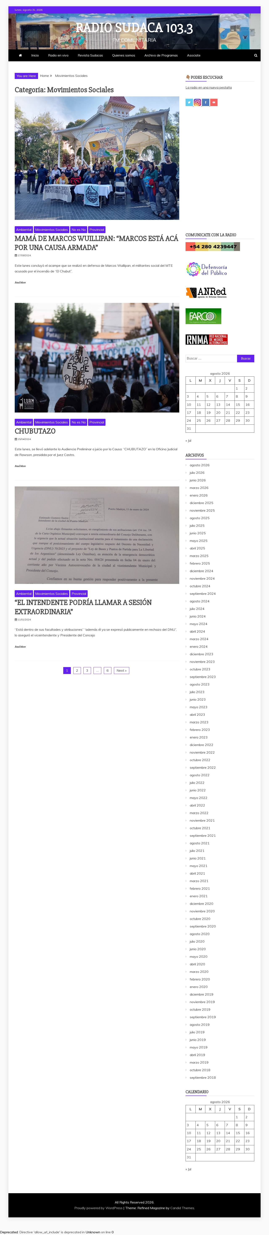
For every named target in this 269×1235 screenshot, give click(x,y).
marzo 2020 (199, 972)
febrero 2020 (200, 979)
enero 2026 (199, 495)
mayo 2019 (198, 1047)
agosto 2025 (200, 518)
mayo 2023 (198, 707)
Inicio (35, 55)
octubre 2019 (200, 1009)
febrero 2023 (200, 730)
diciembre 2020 (201, 903)
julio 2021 (197, 851)
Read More (20, 282)
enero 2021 (199, 896)
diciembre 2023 (201, 654)
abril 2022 (197, 805)
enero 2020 (199, 987)
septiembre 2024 (203, 593)
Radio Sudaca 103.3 (134, 28)
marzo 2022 (199, 813)
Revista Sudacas (90, 55)
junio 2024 (198, 616)
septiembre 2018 (203, 1077)
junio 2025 (198, 533)
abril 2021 (197, 873)
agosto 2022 (200, 775)
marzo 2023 (199, 722)
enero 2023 (199, 737)
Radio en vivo (58, 55)
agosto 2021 (200, 843)
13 (218, 404)
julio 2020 (197, 941)
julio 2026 (197, 472)
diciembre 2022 (201, 745)
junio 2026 (198, 480)
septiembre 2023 (203, 677)
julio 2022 (197, 782)
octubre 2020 (200, 919)
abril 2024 (197, 631)
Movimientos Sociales (51, 229)
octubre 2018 (200, 1070)
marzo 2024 (199, 639)
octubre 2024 (200, 586)
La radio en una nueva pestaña (209, 87)
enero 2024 (199, 646)
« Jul (188, 440)
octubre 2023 (200, 669)
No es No (79, 229)
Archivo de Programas (161, 55)
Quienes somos (123, 55)
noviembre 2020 (202, 911)
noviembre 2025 (202, 510)
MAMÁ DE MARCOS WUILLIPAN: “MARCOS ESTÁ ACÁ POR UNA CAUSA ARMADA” (96, 243)
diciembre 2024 (201, 571)
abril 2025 (197, 548)
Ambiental (24, 229)
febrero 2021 (200, 888)
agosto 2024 (200, 601)
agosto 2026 (200, 465)
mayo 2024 (198, 624)
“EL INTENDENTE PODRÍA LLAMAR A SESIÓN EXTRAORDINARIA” (83, 607)
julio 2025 (197, 525)
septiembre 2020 (203, 926)
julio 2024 (197, 609)
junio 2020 (198, 949)
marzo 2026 (199, 488)
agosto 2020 (200, 934)
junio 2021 (198, 858)
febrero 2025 (200, 563)
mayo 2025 (198, 541)
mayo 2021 (198, 866)
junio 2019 (198, 1040)
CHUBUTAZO (35, 431)
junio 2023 (198, 699)
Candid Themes (182, 1208)
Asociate (193, 55)
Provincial (97, 229)
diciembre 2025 (201, 503)
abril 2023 (197, 714)
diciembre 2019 (201, 994)
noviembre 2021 (202, 820)
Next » (122, 670)
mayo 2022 (198, 798)
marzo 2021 (199, 881)
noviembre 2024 (202, 578)
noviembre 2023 (202, 662)
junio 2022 (198, 790)
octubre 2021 (200, 828)
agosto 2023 (200, 684)
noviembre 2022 (202, 752)
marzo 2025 (199, 556)
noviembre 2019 (202, 1002)
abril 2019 (197, 1055)
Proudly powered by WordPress (98, 1208)
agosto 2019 (200, 1024)
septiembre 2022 (203, 767)
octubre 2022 (200, 760)
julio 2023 (197, 692)
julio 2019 (197, 1032)
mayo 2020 (198, 956)
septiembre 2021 (203, 835)
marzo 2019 (199, 1062)
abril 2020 (197, 964)
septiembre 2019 (203, 1017)
